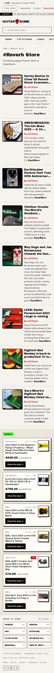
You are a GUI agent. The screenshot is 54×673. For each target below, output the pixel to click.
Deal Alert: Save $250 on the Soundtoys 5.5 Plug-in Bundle (20, 598)
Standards (33, 662)
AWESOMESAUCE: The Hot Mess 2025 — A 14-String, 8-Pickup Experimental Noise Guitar (37, 131)
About (5, 662)
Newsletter (25, 8)
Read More (39, 113)
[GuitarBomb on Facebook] (5, 668)
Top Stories (24, 39)
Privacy (43, 662)
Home (5, 49)
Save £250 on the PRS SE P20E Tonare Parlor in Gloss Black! (20, 513)
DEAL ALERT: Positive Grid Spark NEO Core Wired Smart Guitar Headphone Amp (18, 565)
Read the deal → (15, 464)
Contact (37, 8)
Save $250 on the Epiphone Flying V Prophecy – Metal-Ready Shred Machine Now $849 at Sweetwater (20, 449)
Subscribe (48, 8)
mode (10, 8)
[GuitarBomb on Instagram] (11, 668)
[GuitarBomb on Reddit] (16, 668)
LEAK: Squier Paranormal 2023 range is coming (37, 313)
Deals (8, 434)
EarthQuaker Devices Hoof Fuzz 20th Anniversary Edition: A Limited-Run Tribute (37, 176)
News (8, 39)
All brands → (44, 619)
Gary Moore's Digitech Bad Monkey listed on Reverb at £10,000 (37, 395)
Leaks (40, 39)
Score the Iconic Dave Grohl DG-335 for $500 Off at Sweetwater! (20, 482)
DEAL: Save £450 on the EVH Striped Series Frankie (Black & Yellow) (20, 538)
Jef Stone (32, 87)
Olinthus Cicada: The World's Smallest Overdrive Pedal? (36, 211)
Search (13, 662)
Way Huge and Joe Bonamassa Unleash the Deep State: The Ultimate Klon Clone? (37, 255)
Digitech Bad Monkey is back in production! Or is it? (37, 355)
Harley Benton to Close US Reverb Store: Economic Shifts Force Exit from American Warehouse (36, 84)
